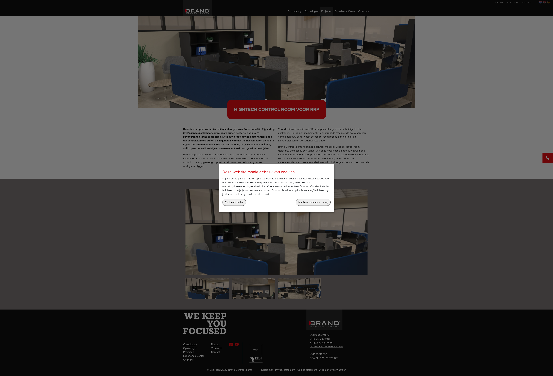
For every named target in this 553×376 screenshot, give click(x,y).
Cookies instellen (234, 202)
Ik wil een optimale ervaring (313, 202)
